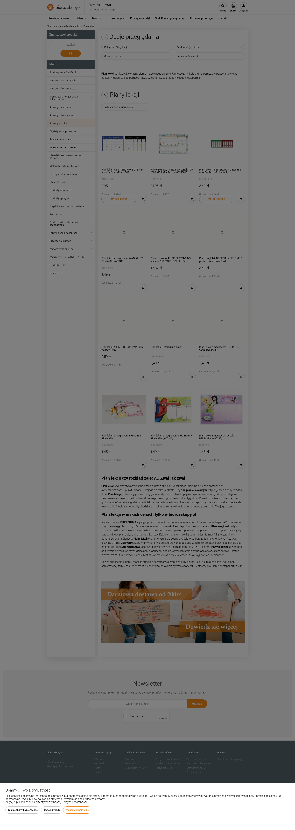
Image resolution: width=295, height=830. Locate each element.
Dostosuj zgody (52, 810)
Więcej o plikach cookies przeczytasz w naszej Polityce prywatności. (46, 802)
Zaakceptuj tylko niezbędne (23, 810)
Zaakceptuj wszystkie (77, 810)
